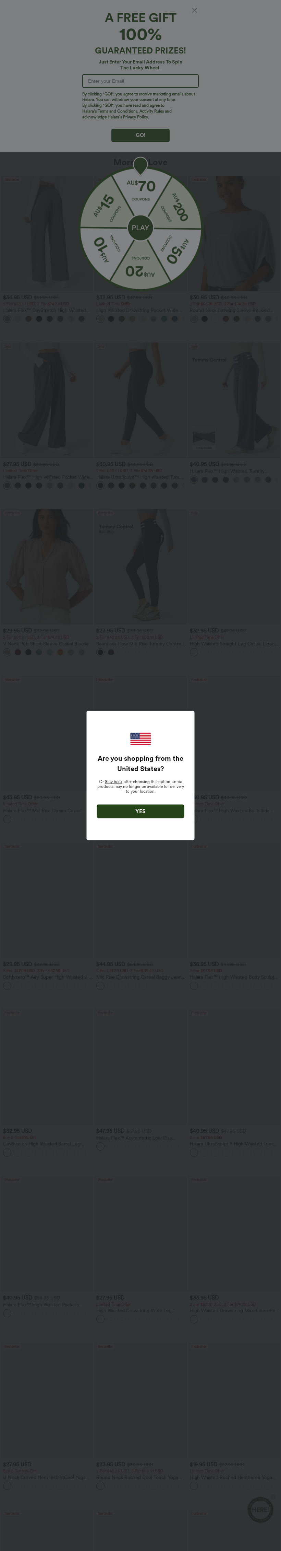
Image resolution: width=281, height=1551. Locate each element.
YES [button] (140, 811)
